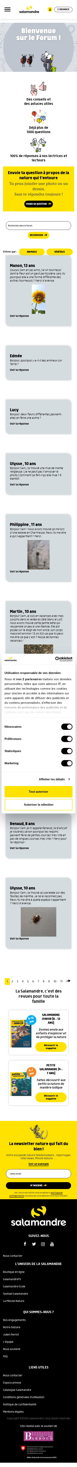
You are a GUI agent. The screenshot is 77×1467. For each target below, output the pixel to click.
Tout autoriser (38, 791)
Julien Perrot (11, 1334)
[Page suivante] (68, 981)
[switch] (66, 739)
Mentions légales (13, 1411)
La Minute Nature (13, 1301)
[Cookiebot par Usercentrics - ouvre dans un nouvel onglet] (55, 659)
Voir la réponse (19, 316)
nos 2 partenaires (29, 679)
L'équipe (8, 1342)
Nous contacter (12, 1256)
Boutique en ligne (13, 1272)
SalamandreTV (12, 1279)
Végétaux (59, 251)
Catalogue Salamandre (17, 1390)
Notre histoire (11, 1327)
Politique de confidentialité (19, 1404)
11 (61, 981)
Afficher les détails (52, 779)
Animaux (32, 251)
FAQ (5, 1356)
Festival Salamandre (15, 1293)
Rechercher (36, 235)
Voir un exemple (38, 1164)
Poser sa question (36, 204)
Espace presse (12, 1382)
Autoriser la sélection (38, 804)
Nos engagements (14, 1320)
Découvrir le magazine (51, 1047)
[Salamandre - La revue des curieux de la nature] (29, 9)
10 (55, 981)
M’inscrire (36, 1185)
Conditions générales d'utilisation (23, 1397)
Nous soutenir (12, 1349)
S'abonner (63, 9)
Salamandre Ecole (14, 1286)
